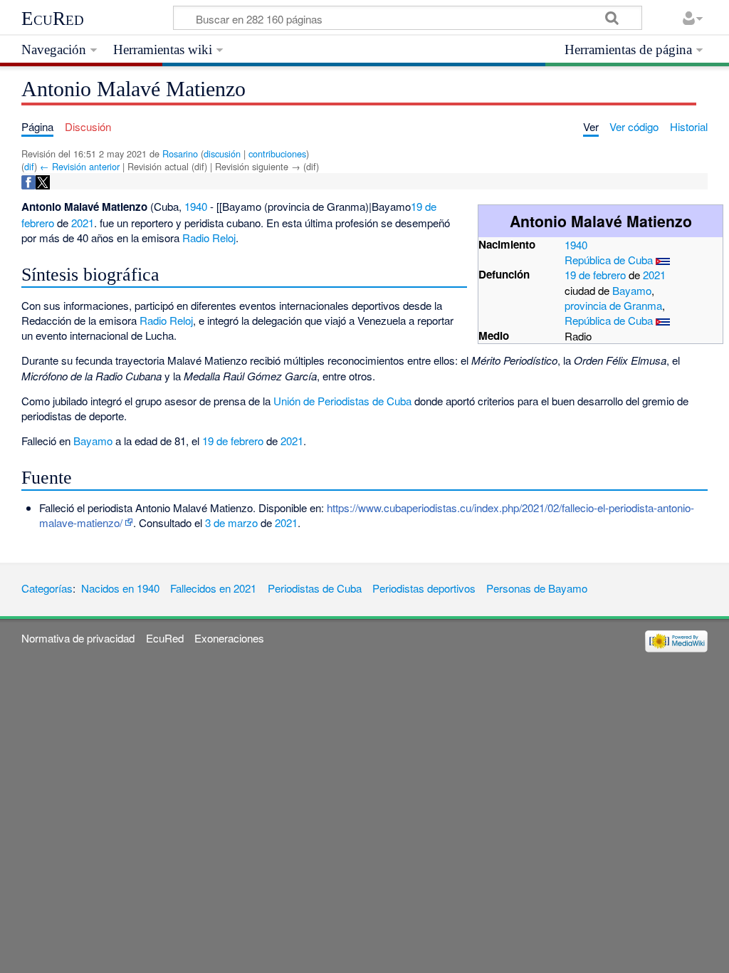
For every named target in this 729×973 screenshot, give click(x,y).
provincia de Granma (613, 305)
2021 (654, 274)
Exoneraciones (229, 637)
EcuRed (52, 18)
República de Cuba (609, 259)
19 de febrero (595, 274)
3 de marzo (231, 522)
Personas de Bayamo (536, 588)
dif (29, 166)
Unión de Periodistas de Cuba (342, 400)
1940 (576, 244)
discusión (222, 153)
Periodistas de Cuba (315, 588)
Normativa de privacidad (78, 637)
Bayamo (631, 290)
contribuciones (277, 153)
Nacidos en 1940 (120, 588)
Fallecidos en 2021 (213, 588)
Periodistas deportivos (424, 588)
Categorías (47, 588)
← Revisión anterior (80, 166)
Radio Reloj (209, 237)
